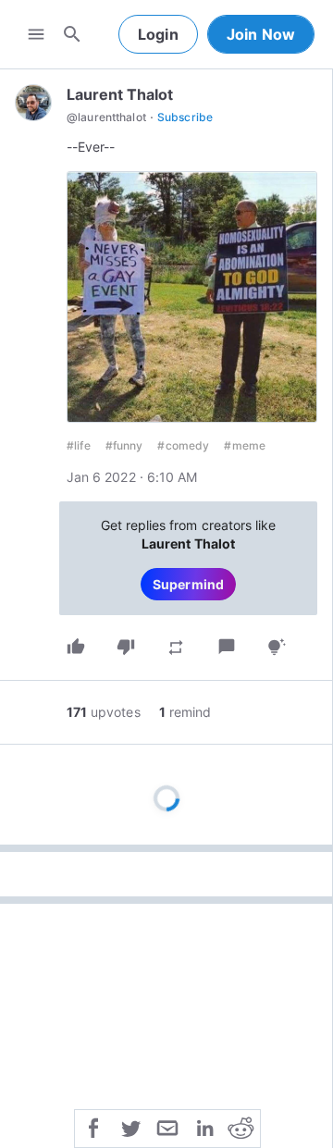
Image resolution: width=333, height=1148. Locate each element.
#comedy (183, 445)
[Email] (167, 1126)
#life (79, 445)
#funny (124, 445)
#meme (244, 445)
